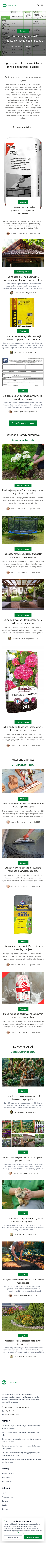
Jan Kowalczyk (7, 1481)
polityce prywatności (23, 1533)
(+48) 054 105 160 (11, 1411)
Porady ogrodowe (23, 272)
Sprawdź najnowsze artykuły (23, 423)
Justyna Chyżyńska (8, 1473)
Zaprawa (23, 31)
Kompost (5, 1509)
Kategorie (6, 1488)
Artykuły (6, 1421)
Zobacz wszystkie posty (23, 440)
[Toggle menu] (42, 5)
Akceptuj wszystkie (33, 1537)
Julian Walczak (7, 1477)
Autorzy (5, 1468)
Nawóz (23, 391)
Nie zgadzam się (13, 1537)
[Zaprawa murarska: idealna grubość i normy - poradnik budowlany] (23, 174)
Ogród (23, 1091)
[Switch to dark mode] (38, 5)
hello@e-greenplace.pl (12, 1414)
